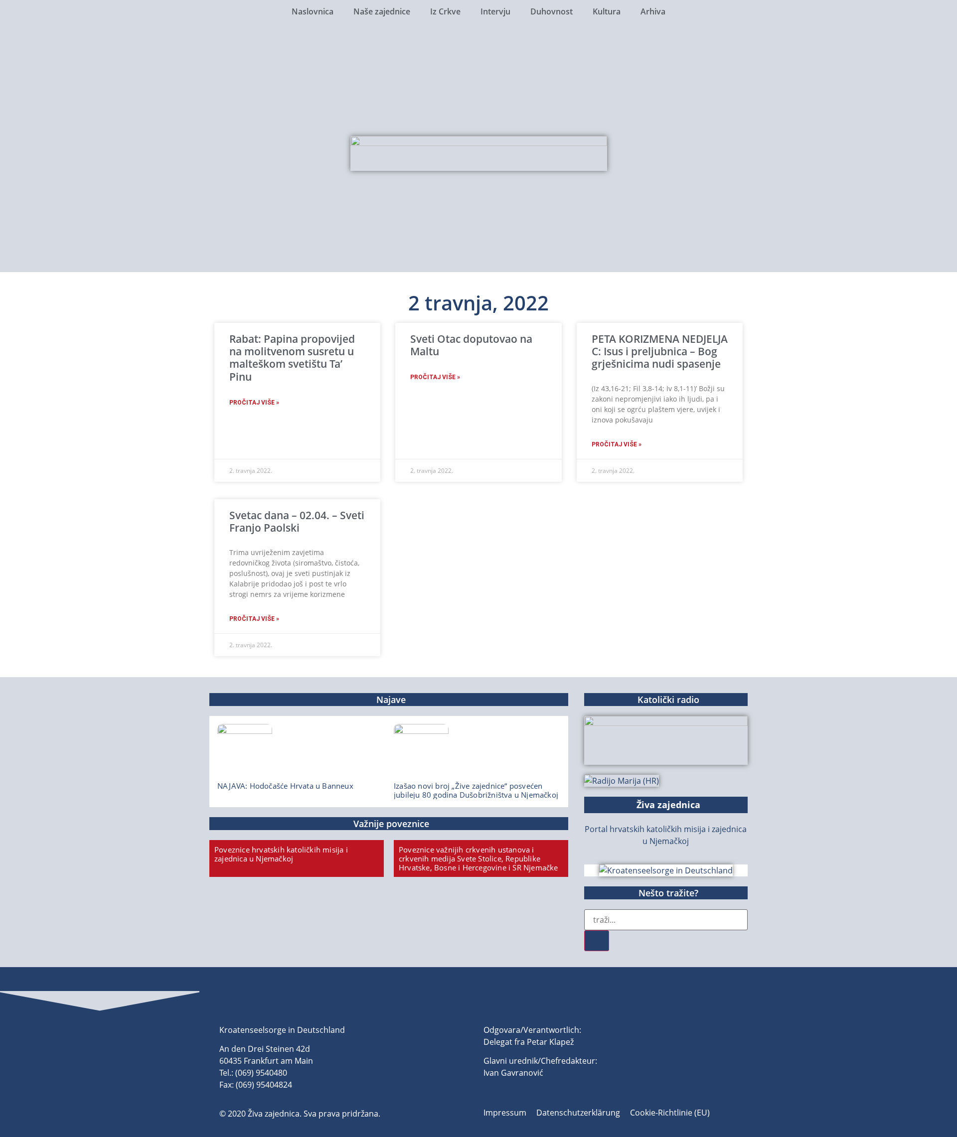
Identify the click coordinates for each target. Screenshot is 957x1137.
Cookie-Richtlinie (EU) (670, 1113)
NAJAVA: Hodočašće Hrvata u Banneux (285, 786)
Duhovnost (551, 11)
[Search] (596, 940)
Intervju (495, 11)
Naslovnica (312, 11)
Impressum (504, 1113)
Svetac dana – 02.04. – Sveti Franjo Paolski (296, 521)
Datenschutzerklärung (578, 1113)
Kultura (607, 11)
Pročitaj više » (254, 402)
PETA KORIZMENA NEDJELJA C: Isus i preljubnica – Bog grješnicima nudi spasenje (660, 351)
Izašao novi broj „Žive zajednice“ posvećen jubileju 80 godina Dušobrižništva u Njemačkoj (476, 790)
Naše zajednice (381, 11)
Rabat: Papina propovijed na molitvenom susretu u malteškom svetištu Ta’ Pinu (292, 358)
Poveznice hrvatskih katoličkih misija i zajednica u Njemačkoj (281, 854)
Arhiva (652, 11)
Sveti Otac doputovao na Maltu (471, 345)
